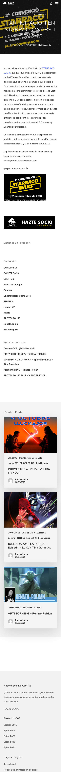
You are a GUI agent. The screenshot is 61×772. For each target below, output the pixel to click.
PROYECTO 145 (12, 318)
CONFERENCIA (11, 273)
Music (7, 312)
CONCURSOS (11, 267)
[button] (56, 3)
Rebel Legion (11, 324)
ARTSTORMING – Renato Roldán (21, 369)
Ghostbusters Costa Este (17, 296)
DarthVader (18, 45)
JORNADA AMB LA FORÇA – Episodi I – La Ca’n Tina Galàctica (28, 362)
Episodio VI (9, 730)
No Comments (44, 45)
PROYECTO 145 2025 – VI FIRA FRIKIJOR (25, 354)
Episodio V (9, 736)
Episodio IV (9, 741)
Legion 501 (9, 307)
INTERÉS (38, 14)
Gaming (8, 290)
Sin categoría (11, 329)
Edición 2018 (10, 725)
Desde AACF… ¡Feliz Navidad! (19, 348)
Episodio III (9, 747)
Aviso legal (10, 764)
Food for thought (13, 284)
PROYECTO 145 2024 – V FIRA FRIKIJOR (25, 375)
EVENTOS (23, 14)
